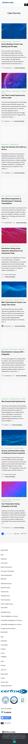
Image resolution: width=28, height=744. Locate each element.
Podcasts (3, 649)
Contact (3, 678)
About (2, 661)
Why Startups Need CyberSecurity (13, 401)
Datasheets (4, 641)
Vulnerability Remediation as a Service (11, 624)
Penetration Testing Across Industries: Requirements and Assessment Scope (12, 250)
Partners (3, 665)
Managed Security (5, 612)
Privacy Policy (4, 682)
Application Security (6, 41)
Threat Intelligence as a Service (9, 616)
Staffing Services (14, 144)
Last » (18, 534)
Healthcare (4, 559)
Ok (14, 741)
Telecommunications (6, 575)
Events (2, 653)
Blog (2, 637)
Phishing (23, 399)
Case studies (4, 645)
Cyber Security (16, 41)
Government (4, 563)
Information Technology (7, 571)
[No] (26, 738)
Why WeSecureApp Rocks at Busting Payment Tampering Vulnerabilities (11, 201)
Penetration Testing (15, 246)
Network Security (5, 587)
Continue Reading (20, 68)
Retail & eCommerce (6, 567)
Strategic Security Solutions (8, 628)
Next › (16, 534)
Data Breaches (13, 349)
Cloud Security (5, 591)
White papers (4, 674)
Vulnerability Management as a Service (11, 620)
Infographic (21, 349)
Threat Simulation (5, 600)
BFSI (2, 196)
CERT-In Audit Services (7, 604)
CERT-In (4, 670)
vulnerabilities (17, 196)
